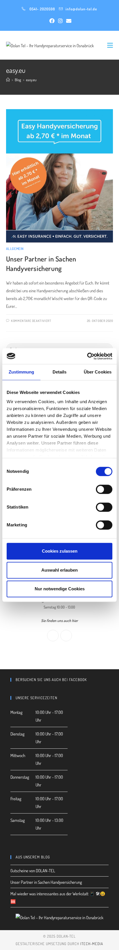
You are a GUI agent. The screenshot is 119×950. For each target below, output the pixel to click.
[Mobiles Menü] (110, 45)
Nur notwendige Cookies (60, 588)
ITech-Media (91, 943)
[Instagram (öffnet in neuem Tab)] (60, 20)
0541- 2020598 (42, 9)
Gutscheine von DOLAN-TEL (32, 870)
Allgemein (15, 248)
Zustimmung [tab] (21, 371)
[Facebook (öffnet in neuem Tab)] (52, 20)
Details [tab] (60, 371)
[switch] (104, 489)
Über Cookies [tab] (97, 371)
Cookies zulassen (59, 551)
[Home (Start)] (8, 79)
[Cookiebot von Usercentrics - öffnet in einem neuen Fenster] (87, 356)
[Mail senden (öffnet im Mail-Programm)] (67, 20)
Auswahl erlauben (59, 570)
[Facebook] (53, 635)
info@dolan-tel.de (81, 9)
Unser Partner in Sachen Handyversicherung (46, 882)
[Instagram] (66, 635)
